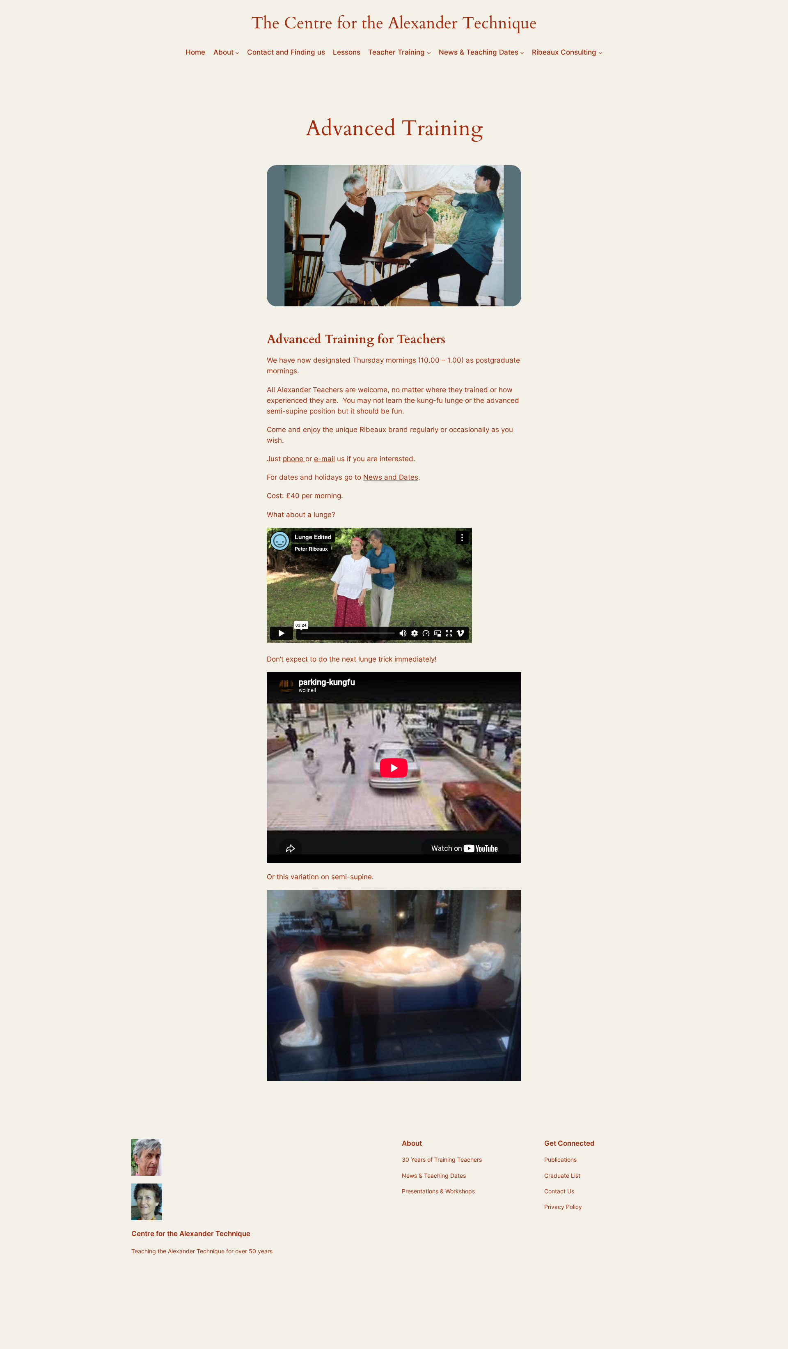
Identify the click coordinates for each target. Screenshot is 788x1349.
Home (195, 52)
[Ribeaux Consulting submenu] (600, 52)
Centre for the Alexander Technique (190, 1233)
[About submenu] (237, 52)
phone (294, 459)
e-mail (324, 459)
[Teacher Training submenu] (429, 52)
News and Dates (390, 477)
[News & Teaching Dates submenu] (522, 52)
